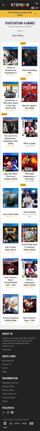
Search (5, 368)
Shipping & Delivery (10, 383)
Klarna (5, 401)
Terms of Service (9, 394)
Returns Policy (8, 386)
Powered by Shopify (22, 419)
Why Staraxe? (8, 361)
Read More (6, 350)
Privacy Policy (8, 390)
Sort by (20, 31)
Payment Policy (8, 397)
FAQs (4, 372)
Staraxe (11, 419)
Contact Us (7, 364)
